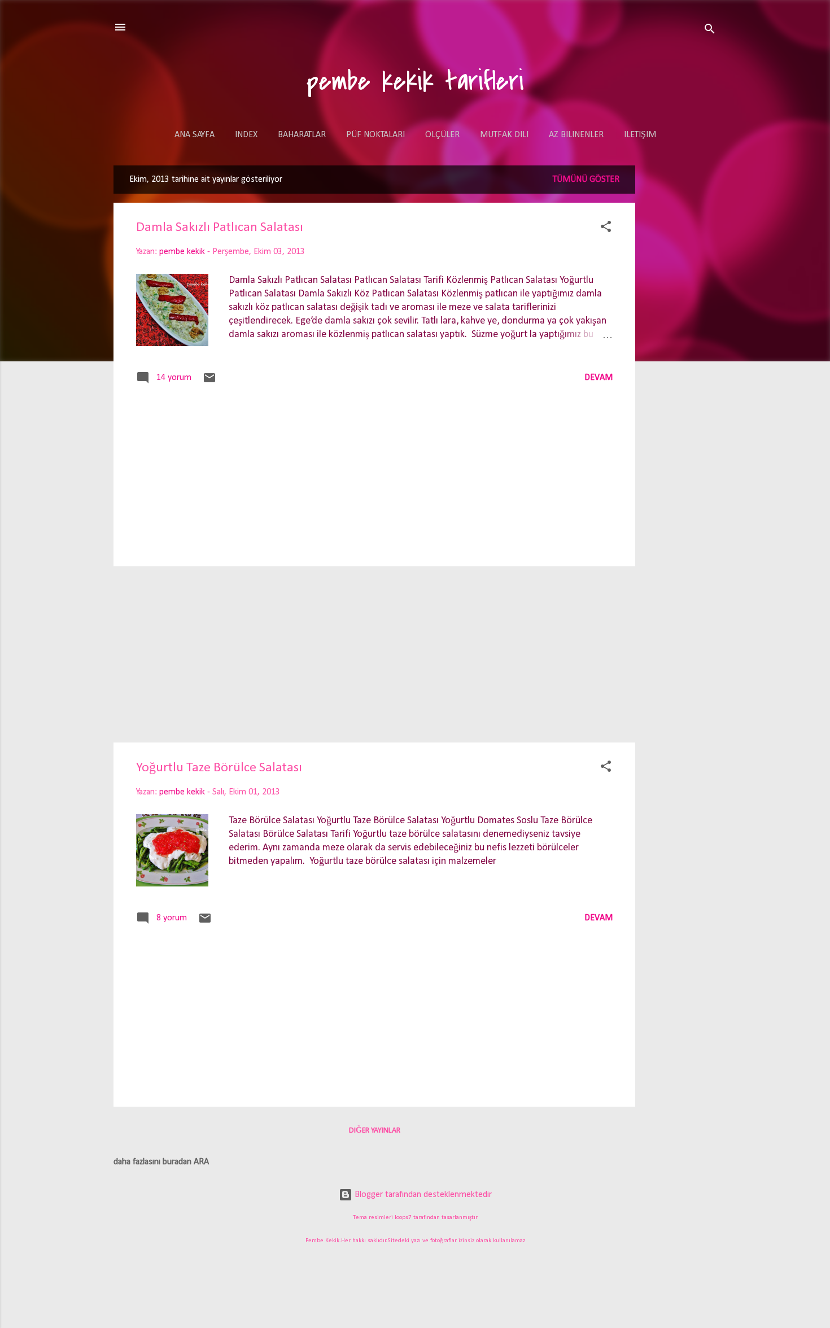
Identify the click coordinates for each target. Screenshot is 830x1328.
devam (598, 377)
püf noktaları (375, 134)
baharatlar (302, 134)
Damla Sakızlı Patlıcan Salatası (219, 227)
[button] (606, 229)
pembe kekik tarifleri (415, 81)
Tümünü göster (586, 179)
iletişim (640, 134)
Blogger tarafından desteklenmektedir (422, 1194)
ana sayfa (194, 134)
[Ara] (710, 31)
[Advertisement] (680, 343)
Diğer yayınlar (374, 1130)
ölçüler (442, 134)
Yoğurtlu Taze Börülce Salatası (219, 768)
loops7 (403, 1218)
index (246, 134)
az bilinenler (576, 134)
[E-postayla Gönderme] (209, 382)
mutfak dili (504, 134)
